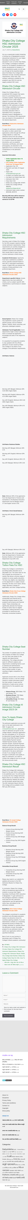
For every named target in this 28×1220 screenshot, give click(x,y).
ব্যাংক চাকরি (21, 1175)
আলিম (5, 1156)
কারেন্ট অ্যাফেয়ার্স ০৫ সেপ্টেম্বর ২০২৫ (10, 1067)
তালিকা (14, 1167)
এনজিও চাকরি (4, 1161)
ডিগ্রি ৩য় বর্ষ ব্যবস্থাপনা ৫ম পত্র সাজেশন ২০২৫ (13, 1064)
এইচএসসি (23, 1159)
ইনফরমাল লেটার (5, 1159)
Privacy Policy (6, 1100)
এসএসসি (9, 1161)
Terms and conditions (9, 1103)
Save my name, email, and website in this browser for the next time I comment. (15, 1009)
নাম (17, 1167)
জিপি (17, 1164)
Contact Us (5, 1105)
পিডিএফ (21, 1167)
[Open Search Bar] (19, 9)
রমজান (11, 1178)
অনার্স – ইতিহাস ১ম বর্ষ (10, 1153)
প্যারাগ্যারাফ (5, 1170)
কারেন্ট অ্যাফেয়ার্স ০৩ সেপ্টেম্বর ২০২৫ (10, 1072)
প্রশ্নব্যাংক (12, 1170)
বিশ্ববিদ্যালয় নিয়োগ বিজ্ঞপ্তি (14, 1172)
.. (13, 173)
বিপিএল (6, 1172)
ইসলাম (15, 1159)
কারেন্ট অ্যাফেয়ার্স (8, 1164)
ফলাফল (22, 1170)
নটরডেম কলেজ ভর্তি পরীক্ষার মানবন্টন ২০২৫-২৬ (13, 964)
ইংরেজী (9, 1156)
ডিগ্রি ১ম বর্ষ (20, 1164)
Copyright (5, 1108)
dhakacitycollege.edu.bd (13, 188)
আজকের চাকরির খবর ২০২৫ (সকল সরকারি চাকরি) (13, 1120)
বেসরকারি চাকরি (14, 1175)
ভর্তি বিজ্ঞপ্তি (6, 944)
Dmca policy (6, 1111)
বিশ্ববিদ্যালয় (5, 1175)
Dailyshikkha (7, 1149)
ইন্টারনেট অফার (11, 1159)
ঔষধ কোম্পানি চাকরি (16, 1161)
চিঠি (16, 1164)
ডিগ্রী (12, 1167)
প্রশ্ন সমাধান (18, 1170)
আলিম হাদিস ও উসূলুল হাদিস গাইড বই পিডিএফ (14, 962)
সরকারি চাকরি (20, 1177)
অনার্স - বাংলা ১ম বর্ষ (17, 1151)
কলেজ (23, 1161)
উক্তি (19, 1159)
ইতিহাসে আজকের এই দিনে (17, 1156)
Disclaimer (2, 2)
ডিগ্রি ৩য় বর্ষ (8, 1167)
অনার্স (13, 1152)
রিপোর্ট (14, 1178)
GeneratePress (14, 1187)
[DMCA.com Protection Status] (7, 1081)
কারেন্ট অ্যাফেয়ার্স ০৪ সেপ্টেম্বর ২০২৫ (10, 1069)
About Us (5, 1095)
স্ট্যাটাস (9, 1180)
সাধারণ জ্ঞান (4, 1180)
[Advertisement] (14, 216)
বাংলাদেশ (3, 1172)
